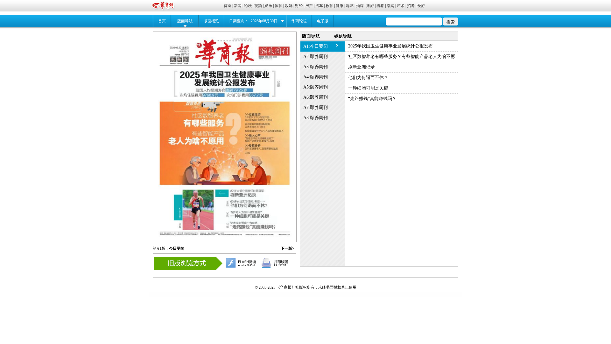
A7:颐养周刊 (315, 107)
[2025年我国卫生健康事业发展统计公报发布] (224, 82)
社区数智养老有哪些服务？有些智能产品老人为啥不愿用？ (401, 58)
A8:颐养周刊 (315, 117)
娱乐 (268, 6)
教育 (329, 6)
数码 (288, 6)
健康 (339, 6)
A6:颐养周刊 (315, 97)
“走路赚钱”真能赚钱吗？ (372, 98)
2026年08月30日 (264, 21)
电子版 (322, 21)
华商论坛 (299, 21)
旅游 (370, 6)
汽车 (319, 6)
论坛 (248, 6)
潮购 (390, 6)
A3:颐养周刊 (315, 66)
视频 (258, 6)
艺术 (400, 6)
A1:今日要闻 (315, 46)
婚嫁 (360, 6)
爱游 (421, 6)
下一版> (287, 248)
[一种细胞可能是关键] (249, 209)
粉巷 (380, 6)
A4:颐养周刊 (315, 77)
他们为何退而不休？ (368, 77)
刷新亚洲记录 (361, 67)
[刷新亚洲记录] (221, 204)
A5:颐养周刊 (315, 87)
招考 (411, 6)
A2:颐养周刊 (315, 56)
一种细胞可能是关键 (368, 88)
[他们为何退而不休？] (249, 199)
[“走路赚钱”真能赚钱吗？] (252, 220)
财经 (299, 6)
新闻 (238, 6)
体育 (278, 6)
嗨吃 (350, 6)
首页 (227, 6)
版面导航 (185, 21)
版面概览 (211, 21)
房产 (309, 6)
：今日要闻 (174, 248)
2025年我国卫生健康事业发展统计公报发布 (390, 46)
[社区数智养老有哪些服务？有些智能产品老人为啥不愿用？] (224, 139)
